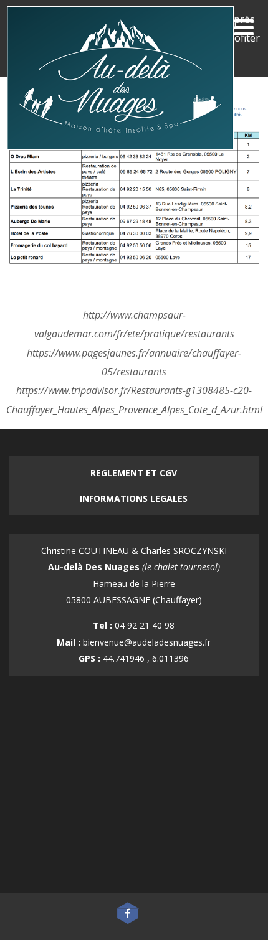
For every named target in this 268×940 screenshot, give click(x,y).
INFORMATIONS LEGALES (134, 498)
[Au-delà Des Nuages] (120, 152)
